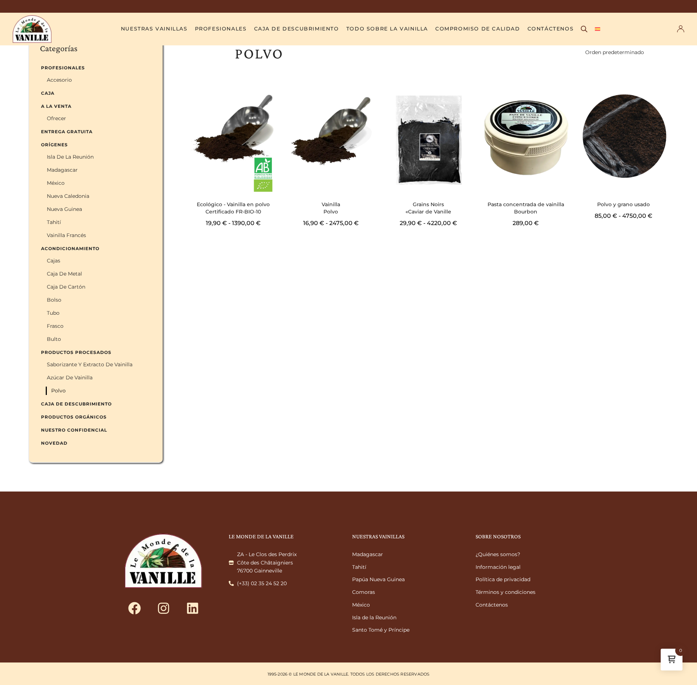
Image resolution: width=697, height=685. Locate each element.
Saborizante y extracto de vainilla (90, 364)
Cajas (53, 260)
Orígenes (54, 144)
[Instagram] (163, 608)
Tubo (53, 313)
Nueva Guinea (64, 209)
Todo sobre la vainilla (387, 29)
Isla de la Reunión (70, 157)
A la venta (56, 106)
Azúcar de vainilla (70, 377)
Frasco (55, 326)
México (56, 183)
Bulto (54, 339)
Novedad (54, 443)
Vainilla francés (66, 235)
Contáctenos (550, 29)
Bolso (54, 300)
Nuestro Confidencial (74, 430)
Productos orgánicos (74, 417)
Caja (47, 93)
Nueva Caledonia (68, 196)
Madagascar (62, 170)
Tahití (54, 222)
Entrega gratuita (67, 131)
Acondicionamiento (70, 248)
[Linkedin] (192, 608)
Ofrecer (56, 118)
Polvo (58, 390)
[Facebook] (134, 608)
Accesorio (59, 80)
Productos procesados (76, 352)
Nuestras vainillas (154, 29)
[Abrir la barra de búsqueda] (584, 29)
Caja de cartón (66, 287)
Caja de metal (64, 273)
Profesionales (221, 29)
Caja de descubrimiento (296, 29)
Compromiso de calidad (477, 29)
